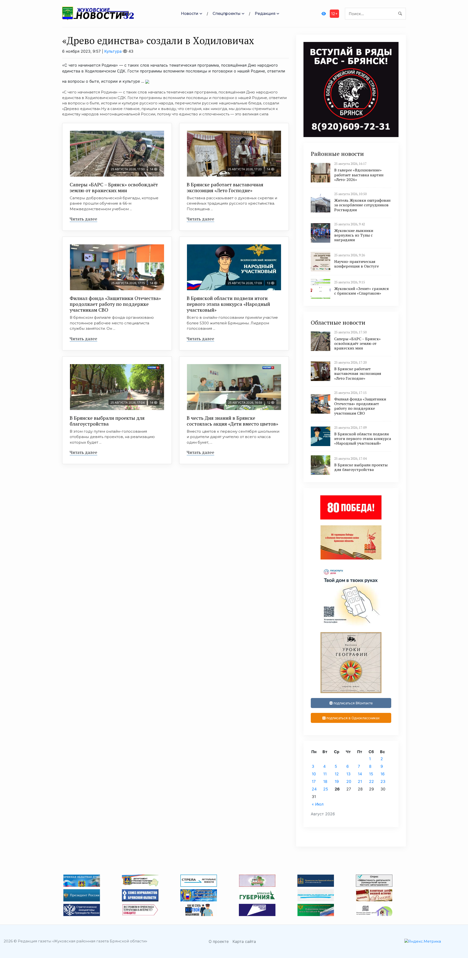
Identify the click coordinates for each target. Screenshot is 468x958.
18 (325, 781)
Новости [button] (189, 13)
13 (348, 773)
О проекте (219, 941)
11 (325, 773)
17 (314, 781)
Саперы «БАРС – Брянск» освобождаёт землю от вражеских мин (114, 187)
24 (314, 789)
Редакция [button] (265, 13)
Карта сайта (244, 941)
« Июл (317, 804)
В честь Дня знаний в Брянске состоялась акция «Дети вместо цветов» (232, 421)
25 (325, 789)
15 (371, 773)
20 (348, 781)
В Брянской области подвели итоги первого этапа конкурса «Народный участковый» (228, 304)
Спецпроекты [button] (227, 13)
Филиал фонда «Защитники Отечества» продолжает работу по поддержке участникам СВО (115, 304)
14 (360, 773)
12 (337, 773)
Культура (113, 51)
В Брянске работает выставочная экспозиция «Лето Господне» (225, 187)
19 (337, 781)
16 (382, 773)
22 (371, 781)
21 (360, 781)
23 (382, 781)
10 (314, 773)
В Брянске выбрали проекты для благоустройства (107, 421)
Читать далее (83, 219)
